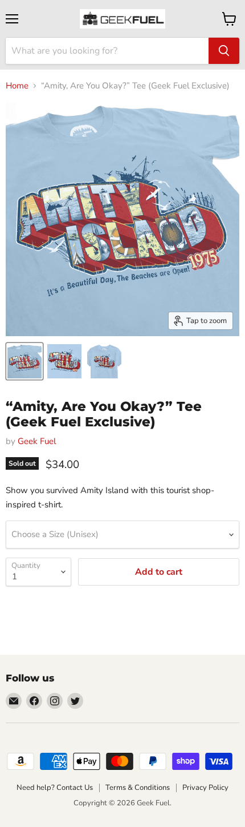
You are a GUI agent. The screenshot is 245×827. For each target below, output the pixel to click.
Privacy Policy (205, 787)
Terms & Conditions (137, 787)
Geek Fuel (37, 441)
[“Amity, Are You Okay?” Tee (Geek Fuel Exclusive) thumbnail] (24, 361)
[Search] (224, 51)
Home (17, 86)
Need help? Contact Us (55, 787)
